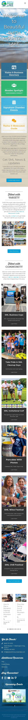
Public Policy (6, 664)
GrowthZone (14, 717)
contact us (14, 216)
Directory (4, 667)
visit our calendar (13, 277)
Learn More (14, 324)
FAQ (3, 661)
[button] (13, 705)
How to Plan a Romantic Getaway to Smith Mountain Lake (7, 610)
